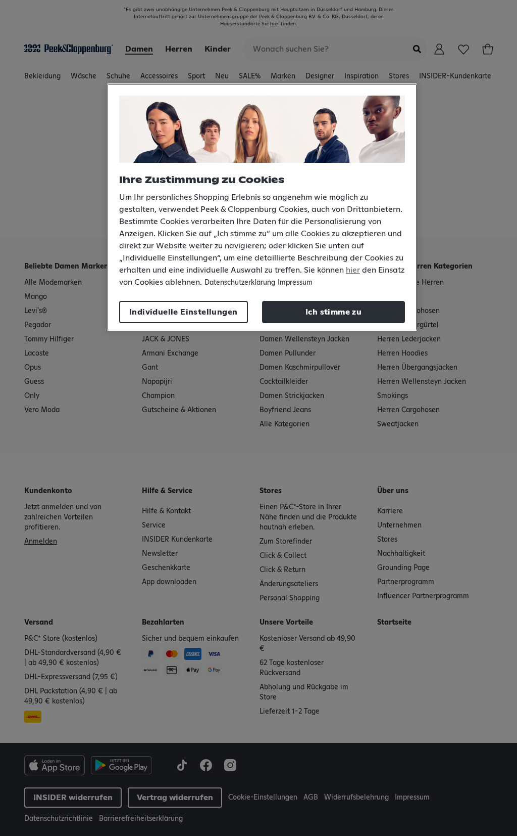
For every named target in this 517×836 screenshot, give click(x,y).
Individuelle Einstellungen (183, 312)
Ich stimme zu (333, 312)
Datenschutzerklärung (239, 282)
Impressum (295, 282)
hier (353, 270)
